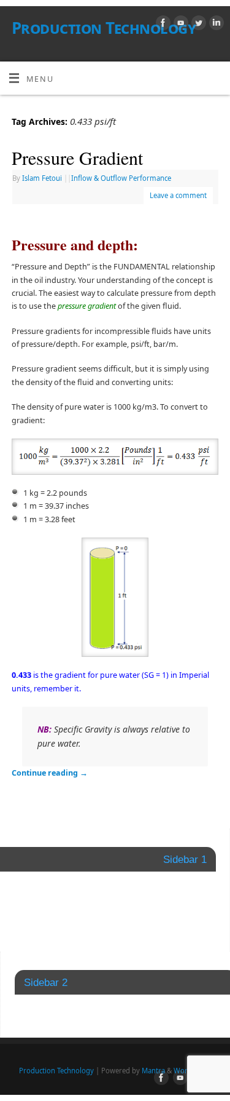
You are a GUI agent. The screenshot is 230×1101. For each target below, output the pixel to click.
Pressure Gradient (77, 157)
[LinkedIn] (215, 24)
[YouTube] (179, 24)
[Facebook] (162, 24)
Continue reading (50, 773)
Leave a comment (178, 195)
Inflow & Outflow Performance (121, 178)
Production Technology (104, 27)
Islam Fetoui (42, 178)
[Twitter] (197, 24)
